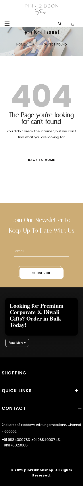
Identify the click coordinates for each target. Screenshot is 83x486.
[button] (7, 23)
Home (20, 44)
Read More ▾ (17, 342)
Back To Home (41, 160)
